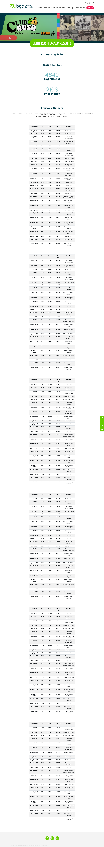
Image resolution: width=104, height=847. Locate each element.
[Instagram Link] (89, 3)
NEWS (63, 8)
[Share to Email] (102, 429)
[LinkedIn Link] (87, 3)
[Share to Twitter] (102, 422)
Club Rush (73, 8)
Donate (91, 8)
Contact (82, 8)
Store (77, 8)
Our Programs (47, 8)
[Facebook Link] (85, 3)
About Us (39, 8)
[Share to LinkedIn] (102, 425)
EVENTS (68, 8)
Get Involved (57, 8)
